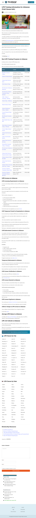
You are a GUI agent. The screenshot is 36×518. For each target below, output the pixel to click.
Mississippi (22, 400)
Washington (13, 419)
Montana (12, 403)
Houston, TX (4, 352)
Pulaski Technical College (6, 104)
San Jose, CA (13, 373)
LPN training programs (10, 40)
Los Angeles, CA (14, 357)
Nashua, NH (4, 362)
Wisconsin (3, 421)
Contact (23, 507)
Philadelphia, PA (4, 366)
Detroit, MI (22, 348)
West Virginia (23, 419)
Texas (3, 416)
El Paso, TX (4, 350)
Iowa (21, 393)
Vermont (22, 416)
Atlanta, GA (4, 339)
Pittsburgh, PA (23, 366)
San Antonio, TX (23, 371)
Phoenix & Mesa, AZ (14, 366)
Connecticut (4, 389)
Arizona (22, 384)
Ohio (12, 409)
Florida (22, 389)
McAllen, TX (23, 357)
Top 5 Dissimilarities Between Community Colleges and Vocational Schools (16, 434)
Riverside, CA (4, 371)
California (12, 386)
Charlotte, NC (13, 343)
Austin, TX (13, 339)
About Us (13, 507)
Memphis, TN (4, 359)
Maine (3, 398)
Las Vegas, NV (23, 355)
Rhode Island (23, 412)
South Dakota (13, 414)
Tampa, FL (3, 376)
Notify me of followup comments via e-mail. (9, 468)
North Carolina (23, 407)
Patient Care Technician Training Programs (10, 431)
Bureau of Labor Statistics (12, 316)
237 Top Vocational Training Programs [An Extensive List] (10, 479)
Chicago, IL (22, 343)
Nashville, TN (13, 362)
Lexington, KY (4, 357)
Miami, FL (13, 359)
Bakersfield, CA (23, 339)
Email (3, 464)
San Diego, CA (4, 373)
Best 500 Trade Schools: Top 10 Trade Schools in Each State (10, 492)
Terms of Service (13, 511)
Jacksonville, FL (23, 352)
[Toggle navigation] (3, 2)
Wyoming (12, 421)
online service (14, 258)
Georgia (3, 391)
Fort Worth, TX (13, 350)
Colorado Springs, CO (14, 346)
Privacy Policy (23, 509)
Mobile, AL (22, 359)
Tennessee (22, 414)
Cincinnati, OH (4, 346)
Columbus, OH (23, 346)
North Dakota (4, 409)
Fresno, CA (22, 350)
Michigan (3, 400)
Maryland (12, 398)
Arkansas (3, 386)
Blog (13, 509)
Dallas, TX (3, 348)
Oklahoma (22, 409)
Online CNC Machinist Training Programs (10, 435)
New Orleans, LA (23, 362)
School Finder (23, 511)
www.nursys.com (6, 277)
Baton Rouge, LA (4, 341)
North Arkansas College (6, 84)
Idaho (22, 391)
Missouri (3, 403)
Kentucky (12, 396)
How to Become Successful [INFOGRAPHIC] (8, 495)
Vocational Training (18, 516)
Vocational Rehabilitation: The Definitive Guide (9, 498)
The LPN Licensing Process (8, 429)
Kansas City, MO (4, 355)
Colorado (22, 386)
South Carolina (4, 414)
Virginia (3, 419)
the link (20, 208)
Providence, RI (13, 369)
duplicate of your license (13, 302)
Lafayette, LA (13, 355)
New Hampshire (13, 405)
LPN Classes (8, 439)
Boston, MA (13, 341)
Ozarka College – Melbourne (7, 100)
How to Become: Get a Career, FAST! (10, 500)
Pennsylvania (13, 412)
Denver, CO (13, 348)
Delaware (12, 389)
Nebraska (22, 403)
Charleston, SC (4, 343)
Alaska (12, 384)
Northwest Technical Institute (7, 76)
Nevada (3, 405)
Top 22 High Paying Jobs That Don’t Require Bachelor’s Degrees (9, 482)
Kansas (3, 396)
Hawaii (12, 391)
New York (13, 407)
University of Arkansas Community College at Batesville (6, 174)
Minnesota (13, 400)
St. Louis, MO (23, 373)
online (18, 274)
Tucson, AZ (13, 376)
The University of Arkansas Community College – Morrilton (6, 93)
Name (3, 459)
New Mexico (4, 407)
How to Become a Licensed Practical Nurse (19, 332)
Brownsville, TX (23, 341)
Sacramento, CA (13, 371)
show (8, 56)
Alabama (3, 384)
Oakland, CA (13, 364)
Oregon (3, 412)
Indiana (12, 393)
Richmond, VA (23, 369)
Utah (12, 416)
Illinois (3, 393)
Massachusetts (23, 398)
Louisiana (22, 396)
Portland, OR (4, 369)
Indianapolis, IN (13, 352)
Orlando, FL (23, 364)
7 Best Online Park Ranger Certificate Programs (11, 432)
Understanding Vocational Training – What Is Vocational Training (10, 485)
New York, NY (4, 364)
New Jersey (22, 405)
